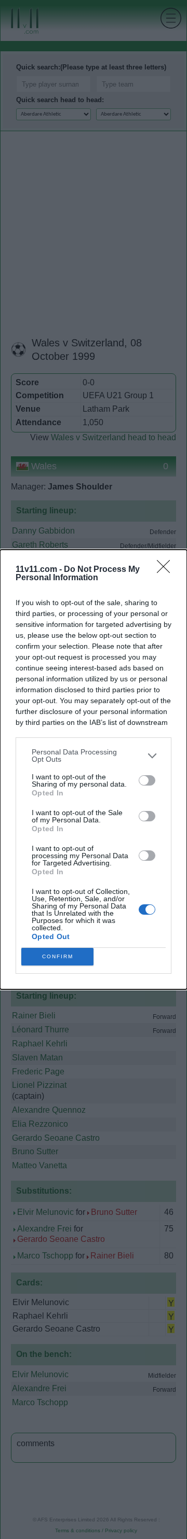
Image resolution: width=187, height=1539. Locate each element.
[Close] (167, 570)
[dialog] (93, 769)
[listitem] (93, 755)
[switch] (147, 780)
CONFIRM (57, 956)
